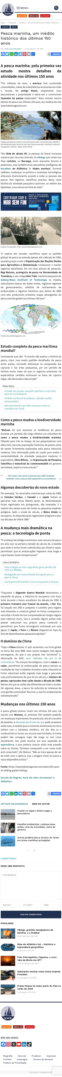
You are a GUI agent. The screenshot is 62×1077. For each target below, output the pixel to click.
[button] (56, 8)
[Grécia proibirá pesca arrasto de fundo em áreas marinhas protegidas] (8, 841)
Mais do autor (41, 804)
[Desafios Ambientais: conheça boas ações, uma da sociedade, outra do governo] (8, 828)
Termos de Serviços (43, 1059)
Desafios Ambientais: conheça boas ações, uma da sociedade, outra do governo (36, 827)
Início (3, 23)
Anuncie (22, 1056)
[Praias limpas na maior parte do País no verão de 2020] (8, 990)
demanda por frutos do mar (30, 722)
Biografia (7, 1056)
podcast (30, 1027)
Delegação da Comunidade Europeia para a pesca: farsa (29, 576)
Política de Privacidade (14, 1063)
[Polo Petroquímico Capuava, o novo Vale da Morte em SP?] (8, 961)
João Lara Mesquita (12, 49)
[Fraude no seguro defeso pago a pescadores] (8, 814)
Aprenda (22, 16)
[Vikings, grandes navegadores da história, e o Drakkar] (8, 934)
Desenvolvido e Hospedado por (41, 1072)
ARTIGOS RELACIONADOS (14, 804)
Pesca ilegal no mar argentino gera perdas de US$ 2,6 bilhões (30, 569)
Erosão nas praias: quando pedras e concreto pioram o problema (30, 392)
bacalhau (6, 168)
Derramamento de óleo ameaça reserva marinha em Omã (27, 407)
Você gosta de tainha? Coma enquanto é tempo (31, 581)
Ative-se (33, 16)
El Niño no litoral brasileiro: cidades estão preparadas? (28, 400)
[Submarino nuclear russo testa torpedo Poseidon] (8, 975)
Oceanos (12, 23)
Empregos (22, 1059)
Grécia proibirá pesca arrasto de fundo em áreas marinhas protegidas (38, 839)
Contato (7, 1059)
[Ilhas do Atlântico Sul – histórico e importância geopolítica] (8, 947)
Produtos (36, 1056)
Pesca (22, 23)
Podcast (45, 16)
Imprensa (51, 1056)
